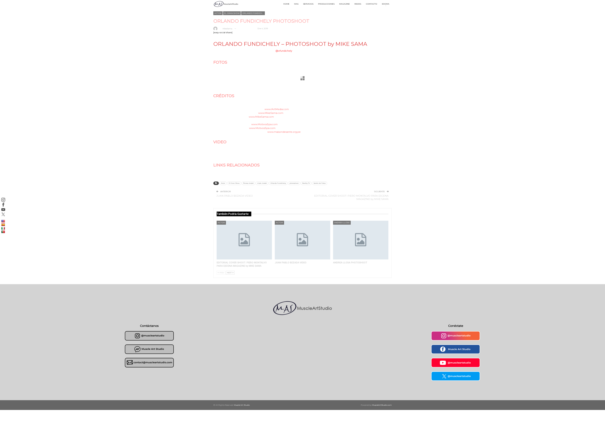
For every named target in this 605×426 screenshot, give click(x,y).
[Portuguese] (3, 231)
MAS (296, 4)
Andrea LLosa (342, 222)
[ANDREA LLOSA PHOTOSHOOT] (360, 240)
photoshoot (294, 183)
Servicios (308, 4)
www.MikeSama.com (270, 112)
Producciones (326, 4)
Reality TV (306, 183)
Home (286, 4)
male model (262, 183)
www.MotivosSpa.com (264, 124)
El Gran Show (232, 13)
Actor (218, 13)
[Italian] (3, 228)
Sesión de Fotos (320, 183)
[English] (3, 221)
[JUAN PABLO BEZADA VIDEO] (302, 240)
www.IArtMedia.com (277, 109)
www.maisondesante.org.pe (284, 131)
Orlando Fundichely (253, 13)
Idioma (385, 4)
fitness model (248, 183)
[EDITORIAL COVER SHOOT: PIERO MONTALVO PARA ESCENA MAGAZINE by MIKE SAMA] (244, 240)
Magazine (344, 4)
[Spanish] (3, 224)
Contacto (371, 4)
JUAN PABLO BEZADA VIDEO (234, 195)
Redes (357, 4)
